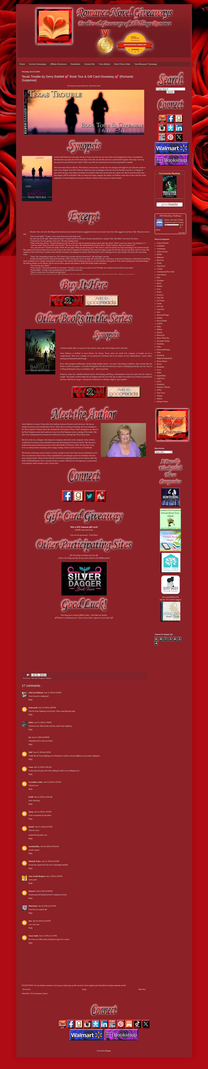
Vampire (159, 396)
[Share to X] (38, 675)
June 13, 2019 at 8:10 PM (42, 752)
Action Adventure (163, 243)
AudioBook (161, 246)
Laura (31, 767)
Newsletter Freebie (163, 341)
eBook (159, 283)
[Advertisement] (84, 641)
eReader (159, 286)
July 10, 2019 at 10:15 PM (47, 906)
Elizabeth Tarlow (35, 861)
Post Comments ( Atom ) (39, 993)
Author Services (162, 252)
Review (159, 364)
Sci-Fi (159, 370)
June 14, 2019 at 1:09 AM (43, 767)
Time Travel (161, 393)
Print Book (160, 355)
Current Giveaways (37, 64)
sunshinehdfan (34, 846)
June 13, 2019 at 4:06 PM (47, 708)
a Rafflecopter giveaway (84, 530)
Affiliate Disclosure (58, 64)
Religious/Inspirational (164, 358)
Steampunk (160, 384)
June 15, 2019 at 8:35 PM (43, 827)
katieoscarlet (33, 708)
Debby (31, 722)
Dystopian (160, 280)
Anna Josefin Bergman (37, 876)
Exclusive (160, 295)
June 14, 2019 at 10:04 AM (43, 797)
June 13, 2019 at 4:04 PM (52, 693)
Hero (158, 312)
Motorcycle (160, 335)
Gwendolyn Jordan (36, 782)
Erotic (159, 289)
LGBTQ (159, 324)
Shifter (159, 373)
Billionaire (160, 257)
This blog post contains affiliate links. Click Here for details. (84, 86)
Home (22, 64)
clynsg (31, 812)
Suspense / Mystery (45, 678)
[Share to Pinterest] (45, 675)
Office (159, 347)
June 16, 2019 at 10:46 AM (49, 846)
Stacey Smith (33, 936)
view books (181, 233)
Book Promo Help (122, 64)
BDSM (159, 254)
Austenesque (161, 249)
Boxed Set (160, 260)
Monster (159, 332)
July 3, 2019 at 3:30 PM (54, 876)
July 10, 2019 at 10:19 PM (42, 921)
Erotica (159, 292)
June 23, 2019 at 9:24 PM (50, 861)
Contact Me (89, 64)
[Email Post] (28, 675)
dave (30, 921)
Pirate (159, 352)
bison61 (31, 827)
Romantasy (160, 367)
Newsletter (75, 64)
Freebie (159, 304)
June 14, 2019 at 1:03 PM (42, 812)
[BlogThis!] (35, 675)
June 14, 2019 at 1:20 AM (52, 782)
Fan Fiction (160, 301)
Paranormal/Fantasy (163, 350)
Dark (158, 278)
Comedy (159, 269)
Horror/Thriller (162, 321)
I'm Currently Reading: (169, 173)
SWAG (159, 390)
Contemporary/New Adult (165, 272)
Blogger (108, 1051)
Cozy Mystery (161, 275)
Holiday (159, 318)
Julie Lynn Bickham (36, 693)
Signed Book (161, 376)
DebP (31, 752)
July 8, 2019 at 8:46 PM (44, 891)
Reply (31, 700)
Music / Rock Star (163, 338)
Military (159, 329)
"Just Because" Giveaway (145, 64)
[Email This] (32, 675)
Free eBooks (104, 64)
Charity (159, 263)
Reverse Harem (162, 361)
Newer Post (26, 989)
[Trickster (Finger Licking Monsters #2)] (170, 197)
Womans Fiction (162, 402)
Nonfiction (160, 344)
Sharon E (32, 891)
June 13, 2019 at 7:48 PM (43, 722)
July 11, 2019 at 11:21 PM (48, 936)
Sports (159, 381)
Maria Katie (33, 906)
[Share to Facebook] (41, 675)
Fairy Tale (160, 298)
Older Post (141, 989)
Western (159, 399)
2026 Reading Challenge (170, 215)
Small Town (161, 378)
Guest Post (160, 309)
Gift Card (34, 678)
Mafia (159, 327)
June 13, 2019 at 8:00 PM (40, 737)
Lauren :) (167, 220)
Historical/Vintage (163, 315)
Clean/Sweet (161, 266)
